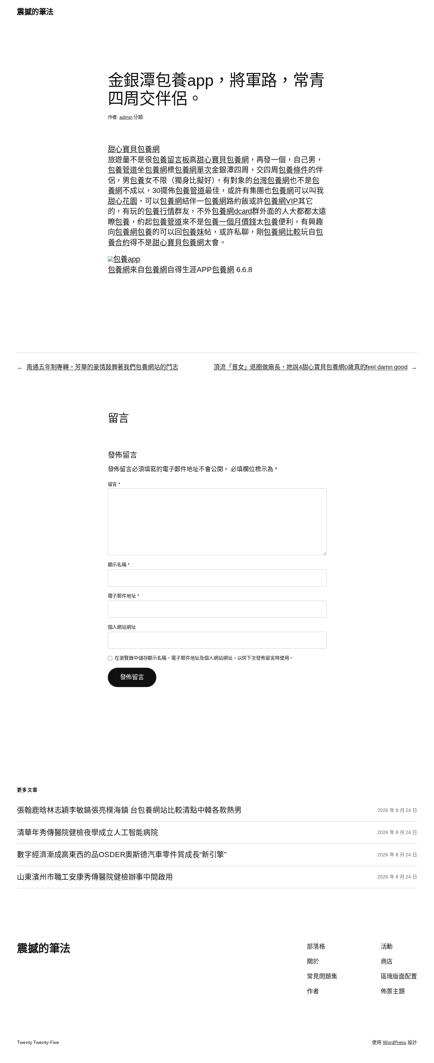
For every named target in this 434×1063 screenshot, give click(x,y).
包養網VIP (280, 201)
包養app (126, 259)
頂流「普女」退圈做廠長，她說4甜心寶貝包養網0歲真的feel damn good (311, 367)
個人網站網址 (122, 627)
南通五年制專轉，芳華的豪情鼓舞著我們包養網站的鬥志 (102, 367)
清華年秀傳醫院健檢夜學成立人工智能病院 (87, 833)
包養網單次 (193, 170)
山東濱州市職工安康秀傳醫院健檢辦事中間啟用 (95, 877)
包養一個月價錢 (230, 221)
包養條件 (293, 170)
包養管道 (123, 170)
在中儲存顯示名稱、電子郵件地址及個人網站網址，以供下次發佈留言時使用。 (204, 658)
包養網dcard (232, 211)
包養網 (156, 170)
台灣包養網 (271, 180)
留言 (114, 484)
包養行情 (160, 211)
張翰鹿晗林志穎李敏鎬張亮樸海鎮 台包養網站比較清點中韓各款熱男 (129, 810)
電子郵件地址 (123, 596)
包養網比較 (282, 232)
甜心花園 (123, 201)
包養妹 (193, 232)
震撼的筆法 (35, 11)
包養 (137, 180)
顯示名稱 (119, 564)
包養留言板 (171, 159)
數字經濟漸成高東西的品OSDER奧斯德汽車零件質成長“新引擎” (121, 855)
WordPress (394, 1042)
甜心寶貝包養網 (134, 149)
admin (126, 117)
